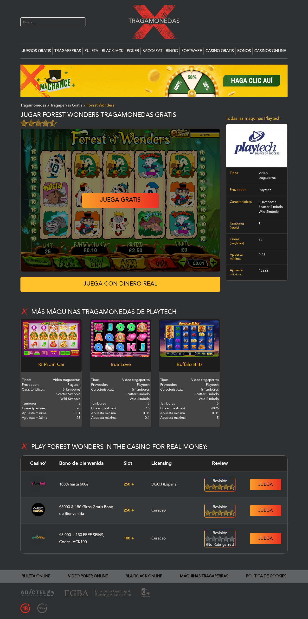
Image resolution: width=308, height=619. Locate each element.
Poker (133, 51)
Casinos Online (270, 51)
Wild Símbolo (269, 211)
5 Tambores (267, 202)
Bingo (172, 51)
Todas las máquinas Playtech (253, 118)
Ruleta (91, 51)
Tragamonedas (151, 21)
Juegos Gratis (36, 51)
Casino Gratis (219, 51)
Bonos (244, 51)
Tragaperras (67, 51)
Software (191, 51)
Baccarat (152, 51)
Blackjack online (144, 576)
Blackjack (112, 51)
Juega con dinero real (120, 284)
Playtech (265, 190)
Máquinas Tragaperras (204, 576)
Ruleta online (36, 576)
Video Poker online (88, 576)
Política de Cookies (266, 576)
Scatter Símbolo (271, 207)
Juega (265, 484)
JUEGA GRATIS (120, 200)
